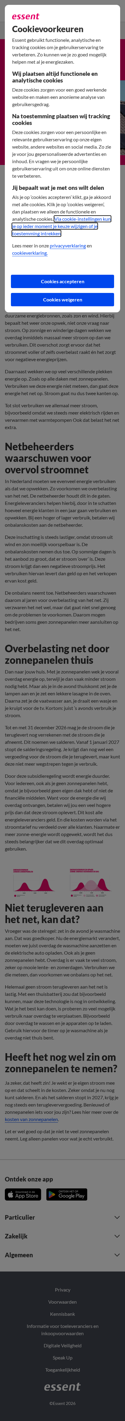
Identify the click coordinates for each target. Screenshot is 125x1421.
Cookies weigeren (62, 299)
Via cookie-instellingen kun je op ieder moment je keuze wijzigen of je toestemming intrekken (61, 226)
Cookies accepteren (62, 281)
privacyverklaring (68, 245)
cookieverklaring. (30, 253)
